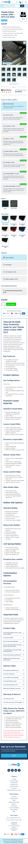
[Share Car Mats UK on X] (8, 770)
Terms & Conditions (14, 807)
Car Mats (14, 779)
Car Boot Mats (14, 782)
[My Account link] (17, 2)
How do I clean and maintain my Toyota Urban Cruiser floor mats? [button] (12, 645)
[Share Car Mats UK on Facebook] (12, 770)
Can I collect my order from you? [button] (11, 670)
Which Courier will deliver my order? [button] (11, 688)
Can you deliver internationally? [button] (10, 677)
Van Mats (14, 788)
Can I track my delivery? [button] (9, 673)
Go (22, 6)
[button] (24, 42)
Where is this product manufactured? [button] (12, 654)
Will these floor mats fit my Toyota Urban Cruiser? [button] (11, 659)
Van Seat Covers (14, 786)
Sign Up (14, 755)
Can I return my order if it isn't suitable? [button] (12, 702)
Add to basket (11, 304)
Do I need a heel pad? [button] (8, 637)
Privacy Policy (14, 809)
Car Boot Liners (14, 784)
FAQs (14, 800)
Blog (14, 811)
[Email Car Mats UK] (19, 770)
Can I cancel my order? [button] (8, 698)
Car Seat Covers (14, 780)
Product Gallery (14, 798)
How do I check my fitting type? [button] (10, 641)
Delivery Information (14, 802)
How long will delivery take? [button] (10, 681)
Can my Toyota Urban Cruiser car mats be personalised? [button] (12, 633)
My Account (14, 805)
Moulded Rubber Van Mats (14, 790)
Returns (14, 804)
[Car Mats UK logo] (14, 764)
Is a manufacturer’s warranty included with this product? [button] (12, 650)
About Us (14, 796)
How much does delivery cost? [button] (10, 684)
